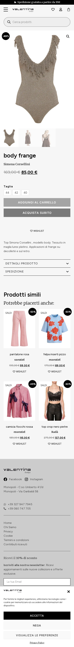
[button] (68, 591)
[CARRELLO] (68, 10)
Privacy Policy (37, 642)
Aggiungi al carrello (37, 202)
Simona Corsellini (17, 164)
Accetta (37, 615)
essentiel (54, 359)
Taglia (8, 186)
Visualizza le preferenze (37, 635)
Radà (54, 432)
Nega (37, 625)
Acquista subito (37, 213)
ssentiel (19, 359)
